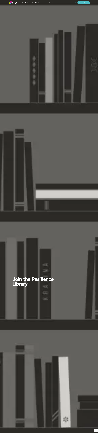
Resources (45, 2)
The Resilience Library (54, 2)
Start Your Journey (83, 2)
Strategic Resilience (36, 2)
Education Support (26, 2)
